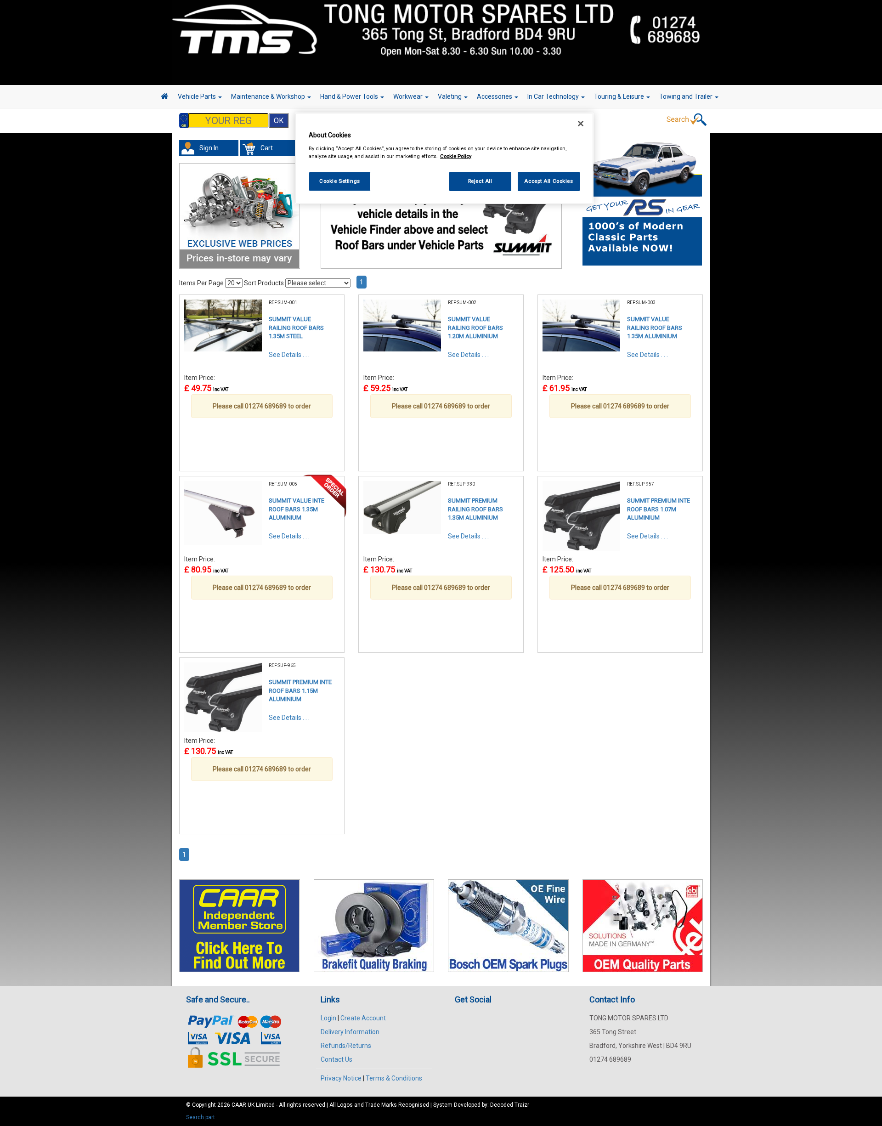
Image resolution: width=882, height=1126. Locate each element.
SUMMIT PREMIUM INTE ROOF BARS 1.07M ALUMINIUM (658, 509)
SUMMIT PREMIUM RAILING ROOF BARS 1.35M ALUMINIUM (475, 509)
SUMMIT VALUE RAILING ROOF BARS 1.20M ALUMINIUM (475, 327)
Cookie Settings (339, 181)
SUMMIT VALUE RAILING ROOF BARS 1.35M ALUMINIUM (654, 327)
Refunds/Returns (346, 1045)
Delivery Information (350, 1031)
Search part (200, 1117)
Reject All (480, 181)
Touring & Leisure (619, 96)
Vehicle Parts (197, 96)
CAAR (239, 1105)
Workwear (408, 96)
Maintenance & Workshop (268, 96)
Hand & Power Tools (349, 96)
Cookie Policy (455, 156)
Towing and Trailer (686, 96)
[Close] (581, 123)
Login (328, 1018)
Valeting (450, 96)
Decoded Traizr (509, 1105)
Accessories (495, 96)
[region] (444, 158)
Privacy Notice (341, 1078)
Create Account (363, 1018)
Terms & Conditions (394, 1078)
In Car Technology (553, 96)
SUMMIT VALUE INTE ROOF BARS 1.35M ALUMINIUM (296, 509)
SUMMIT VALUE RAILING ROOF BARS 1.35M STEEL (296, 327)
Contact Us (336, 1059)
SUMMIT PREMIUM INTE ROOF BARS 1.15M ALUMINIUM (300, 690)
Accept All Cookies (548, 181)
